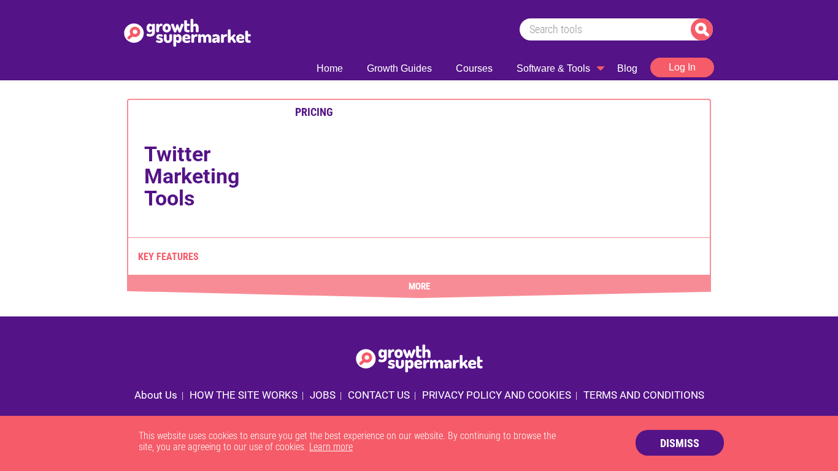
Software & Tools (553, 68)
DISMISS (679, 443)
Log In (682, 67)
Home (330, 68)
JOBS (323, 395)
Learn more (331, 447)
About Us (155, 395)
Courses (474, 68)
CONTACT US (379, 395)
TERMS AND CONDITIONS (643, 395)
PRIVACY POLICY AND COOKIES (496, 395)
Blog (627, 68)
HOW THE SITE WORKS (244, 395)
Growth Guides (399, 68)
